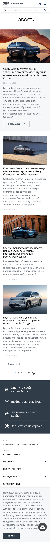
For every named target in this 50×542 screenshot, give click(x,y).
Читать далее (13, 124)
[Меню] (45, 3)
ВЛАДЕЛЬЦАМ (11, 476)
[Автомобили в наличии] (39, 3)
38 (29, 373)
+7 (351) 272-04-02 (11, 454)
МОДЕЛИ (8, 461)
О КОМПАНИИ (11, 483)
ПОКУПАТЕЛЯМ (12, 468)
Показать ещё (13, 364)
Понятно (11, 536)
